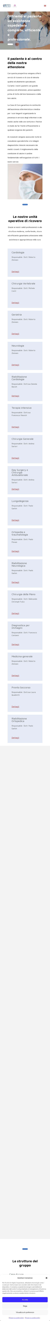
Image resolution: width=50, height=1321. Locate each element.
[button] (46, 1278)
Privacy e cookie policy (16, 1318)
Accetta (25, 1300)
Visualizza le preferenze (25, 1312)
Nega (25, 1306)
